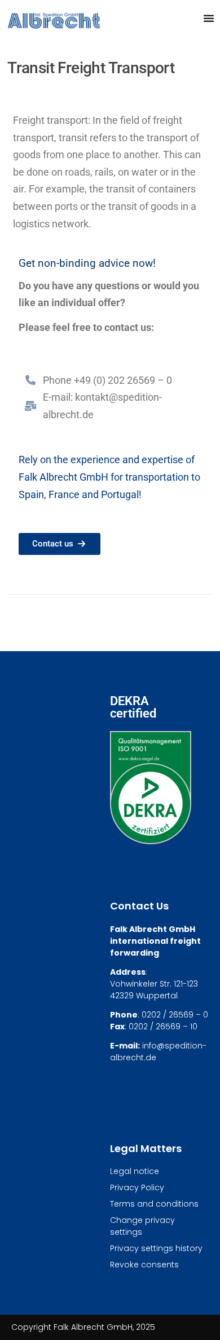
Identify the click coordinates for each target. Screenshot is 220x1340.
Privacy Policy (137, 1187)
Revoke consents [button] (144, 1264)
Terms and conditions (154, 1203)
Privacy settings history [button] (156, 1248)
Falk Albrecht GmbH (63, 477)
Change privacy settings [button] (142, 1226)
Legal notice (134, 1171)
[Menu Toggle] (208, 18)
